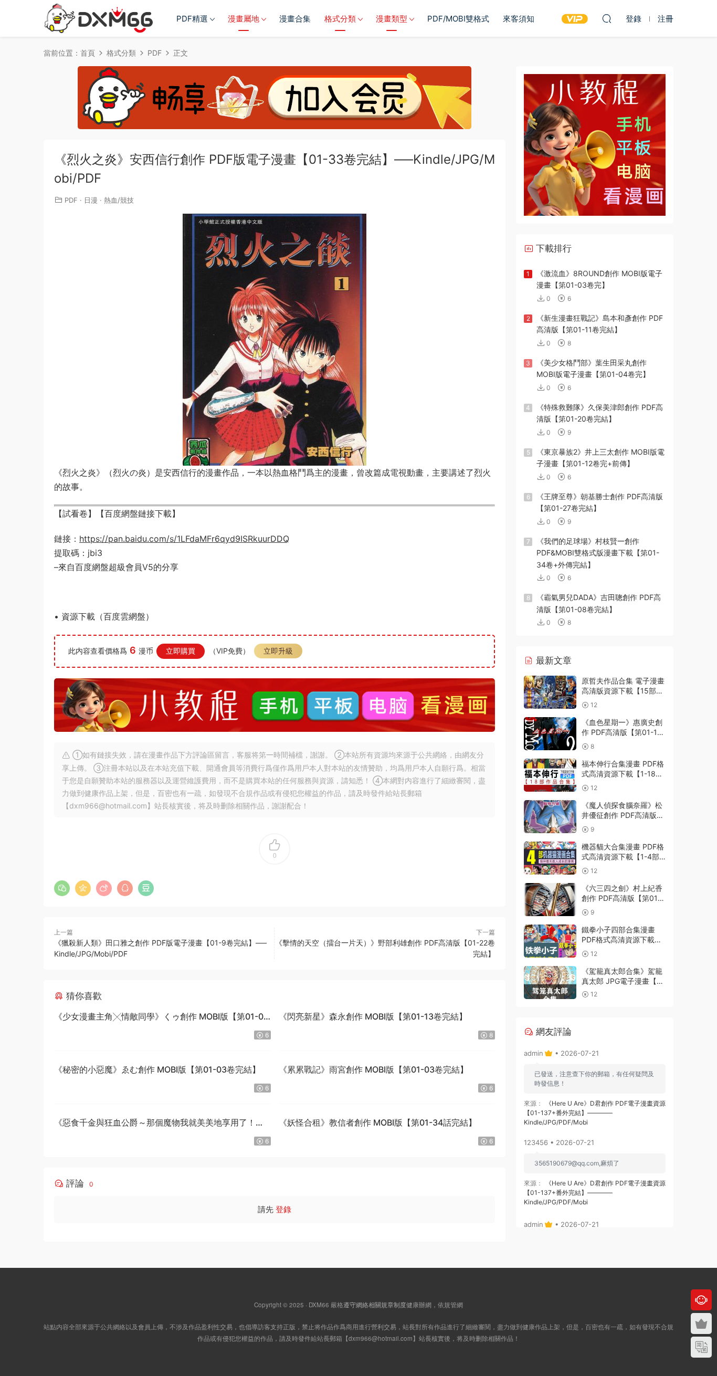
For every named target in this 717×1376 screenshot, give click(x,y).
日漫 (91, 200)
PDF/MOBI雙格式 (458, 19)
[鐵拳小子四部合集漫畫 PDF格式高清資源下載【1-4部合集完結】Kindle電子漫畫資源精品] (550, 941)
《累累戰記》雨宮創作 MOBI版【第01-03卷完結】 (373, 1069)
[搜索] (607, 18)
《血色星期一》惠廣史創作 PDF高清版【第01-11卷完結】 (622, 732)
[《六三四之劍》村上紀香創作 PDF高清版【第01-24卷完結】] (550, 899)
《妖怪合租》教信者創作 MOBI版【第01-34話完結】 (378, 1122)
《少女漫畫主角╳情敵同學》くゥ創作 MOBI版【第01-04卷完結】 (161, 1017)
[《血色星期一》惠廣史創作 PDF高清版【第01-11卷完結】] (550, 733)
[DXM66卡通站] (99, 18)
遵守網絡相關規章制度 (374, 1304)
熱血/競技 (119, 200)
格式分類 (340, 19)
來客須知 (518, 19)
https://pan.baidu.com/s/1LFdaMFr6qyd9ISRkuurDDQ (184, 538)
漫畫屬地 (243, 19)
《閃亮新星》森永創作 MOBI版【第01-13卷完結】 (373, 1016)
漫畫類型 (391, 19)
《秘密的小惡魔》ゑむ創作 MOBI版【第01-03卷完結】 (157, 1069)
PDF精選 (192, 19)
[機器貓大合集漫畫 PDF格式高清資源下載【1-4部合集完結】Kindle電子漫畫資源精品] (550, 858)
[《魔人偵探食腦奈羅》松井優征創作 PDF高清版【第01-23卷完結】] (550, 816)
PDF (71, 200)
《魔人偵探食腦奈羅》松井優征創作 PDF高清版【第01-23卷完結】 (622, 815)
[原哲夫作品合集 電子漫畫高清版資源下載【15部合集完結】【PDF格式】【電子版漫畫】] (550, 692)
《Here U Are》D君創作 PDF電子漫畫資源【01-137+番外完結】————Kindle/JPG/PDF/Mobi (595, 1112)
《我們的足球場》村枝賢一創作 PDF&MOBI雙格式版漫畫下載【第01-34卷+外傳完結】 (597, 553)
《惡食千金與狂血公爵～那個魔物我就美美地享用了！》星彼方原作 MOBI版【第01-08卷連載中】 (159, 1123)
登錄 (283, 1209)
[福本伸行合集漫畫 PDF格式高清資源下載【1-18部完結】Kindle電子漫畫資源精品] (550, 775)
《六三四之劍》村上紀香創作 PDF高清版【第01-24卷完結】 (622, 898)
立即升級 (278, 650)
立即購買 (180, 650)
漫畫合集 (295, 19)
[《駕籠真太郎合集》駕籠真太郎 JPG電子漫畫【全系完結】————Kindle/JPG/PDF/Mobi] (550, 982)
